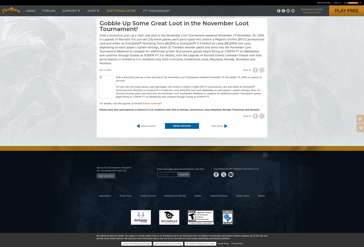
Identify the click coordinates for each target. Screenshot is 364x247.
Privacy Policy (126, 195)
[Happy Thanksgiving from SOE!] (346, 119)
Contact (261, 195)
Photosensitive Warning (175, 195)
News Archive (182, 125)
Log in (336, 3)
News (30, 11)
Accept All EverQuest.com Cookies (136, 243)
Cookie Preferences (218, 195)
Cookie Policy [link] (223, 243)
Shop (91, 11)
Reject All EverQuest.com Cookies (168, 243)
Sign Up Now (106, 176)
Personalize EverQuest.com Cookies (200, 243)
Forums (48, 11)
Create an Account (323, 3)
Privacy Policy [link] (237, 243)
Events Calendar (152, 103)
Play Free (347, 10)
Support (69, 11)
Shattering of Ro (121, 11)
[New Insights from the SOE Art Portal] (346, 128)
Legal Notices (105, 195)
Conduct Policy (242, 195)
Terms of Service (148, 195)
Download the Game (312, 12)
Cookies (198, 195)
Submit (184, 174)
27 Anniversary (156, 11)
